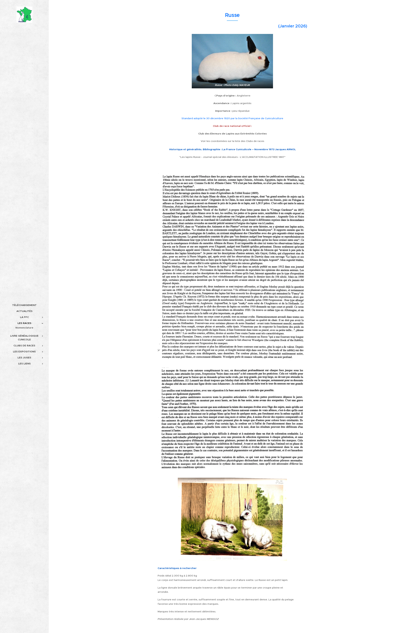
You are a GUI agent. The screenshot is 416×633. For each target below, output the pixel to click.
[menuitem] (24, 305)
